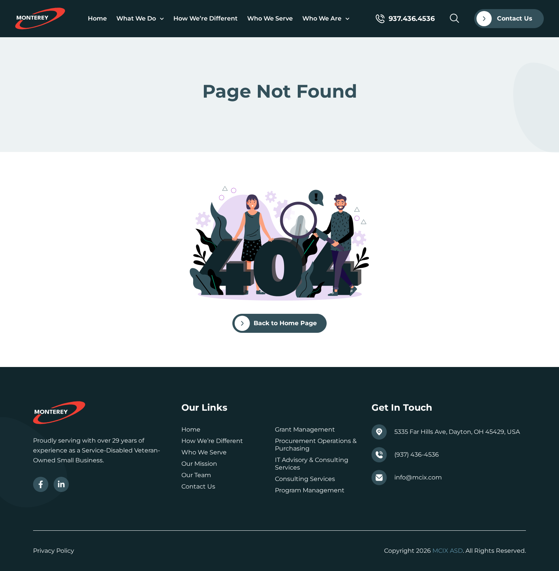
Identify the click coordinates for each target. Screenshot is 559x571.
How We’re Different (205, 18)
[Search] (454, 18)
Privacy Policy (53, 550)
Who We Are (321, 18)
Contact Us (198, 486)
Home (97, 18)
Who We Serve (270, 18)
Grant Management (305, 429)
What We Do (136, 18)
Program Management (310, 490)
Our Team (196, 475)
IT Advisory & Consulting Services (311, 463)
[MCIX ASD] (40, 19)
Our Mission (199, 463)
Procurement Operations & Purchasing (316, 444)
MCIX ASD (447, 550)
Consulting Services (305, 478)
